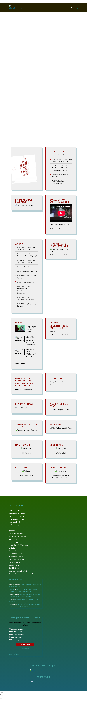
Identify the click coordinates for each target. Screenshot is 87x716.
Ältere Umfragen (14, 654)
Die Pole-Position (16, 632)
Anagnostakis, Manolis (29, 42)
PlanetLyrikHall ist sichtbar (25, 282)
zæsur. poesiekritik (16, 533)
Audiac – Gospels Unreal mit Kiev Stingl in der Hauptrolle (31, 328)
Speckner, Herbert (35, 59)
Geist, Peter (44, 44)
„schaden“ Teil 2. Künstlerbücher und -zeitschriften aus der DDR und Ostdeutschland (31, 340)
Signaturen (13, 539)
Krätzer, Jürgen (35, 48)
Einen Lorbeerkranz (17, 629)
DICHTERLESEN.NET (17, 553)
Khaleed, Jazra (23, 48)
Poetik (15, 55)
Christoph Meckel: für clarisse (61, 155)
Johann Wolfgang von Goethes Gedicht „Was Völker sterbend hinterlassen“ (25, 605)
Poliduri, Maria (24, 55)
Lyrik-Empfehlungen (16, 519)
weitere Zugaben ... (57, 228)
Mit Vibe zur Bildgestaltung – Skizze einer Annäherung (26, 261)
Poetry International (16, 516)
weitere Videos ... (21, 363)
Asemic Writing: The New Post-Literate (23, 574)
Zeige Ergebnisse (25, 648)
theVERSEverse (14, 568)
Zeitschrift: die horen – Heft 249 (28, 38)
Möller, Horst (50, 53)
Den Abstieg (15, 640)
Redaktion (15, 42)
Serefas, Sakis (64, 57)
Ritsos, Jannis (32, 57)
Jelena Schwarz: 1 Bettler (59, 224)
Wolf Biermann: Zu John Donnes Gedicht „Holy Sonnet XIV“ (62, 160)
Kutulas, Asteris (59, 48)
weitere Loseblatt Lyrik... (59, 254)
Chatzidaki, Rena (45, 42)
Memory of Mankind (16, 559)
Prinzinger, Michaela (52, 55)
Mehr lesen (13, 70)
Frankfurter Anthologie (17, 536)
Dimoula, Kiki (57, 42)
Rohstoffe (41, 57)
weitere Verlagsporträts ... (24, 389)
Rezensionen (21, 57)
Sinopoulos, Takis (21, 59)
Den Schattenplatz (16, 637)
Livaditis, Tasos (23, 53)
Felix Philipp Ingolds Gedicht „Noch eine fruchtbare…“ (26, 248)
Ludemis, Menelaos (37, 53)
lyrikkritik (12, 530)
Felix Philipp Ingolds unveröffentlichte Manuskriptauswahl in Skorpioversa (23, 289)
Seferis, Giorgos (52, 57)
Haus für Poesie (14, 510)
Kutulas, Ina (32, 51)
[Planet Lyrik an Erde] (61, 409)
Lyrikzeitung (13, 528)
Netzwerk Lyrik (14, 522)
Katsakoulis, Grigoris (53, 46)
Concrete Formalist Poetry (18, 571)
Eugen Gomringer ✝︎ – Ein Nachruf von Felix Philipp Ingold (27, 255)
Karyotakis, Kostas (37, 46)
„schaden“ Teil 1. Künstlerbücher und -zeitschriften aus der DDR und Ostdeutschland (31, 353)
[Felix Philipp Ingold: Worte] (61, 428)
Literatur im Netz (15, 562)
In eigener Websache (23, 267)
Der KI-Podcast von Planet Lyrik (27, 271)
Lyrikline (12, 548)
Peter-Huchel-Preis (16, 556)
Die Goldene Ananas (17, 634)
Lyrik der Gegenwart (16, 525)
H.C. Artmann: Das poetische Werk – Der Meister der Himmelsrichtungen (24, 590)
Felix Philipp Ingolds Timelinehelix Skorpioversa (25, 298)
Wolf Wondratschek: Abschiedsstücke (58, 182)
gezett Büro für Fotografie (18, 545)
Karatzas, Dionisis (22, 46)
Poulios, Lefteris (37, 55)
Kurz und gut (14, 550)
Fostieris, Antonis (32, 44)
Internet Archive (15, 565)
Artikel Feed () (22, 407)
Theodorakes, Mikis (50, 59)
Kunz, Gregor (47, 48)
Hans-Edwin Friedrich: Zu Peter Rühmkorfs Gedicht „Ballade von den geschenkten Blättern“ (62, 168)
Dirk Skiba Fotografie (17, 542)
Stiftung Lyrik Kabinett (17, 513)
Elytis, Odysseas (19, 44)
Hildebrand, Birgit (56, 44)
